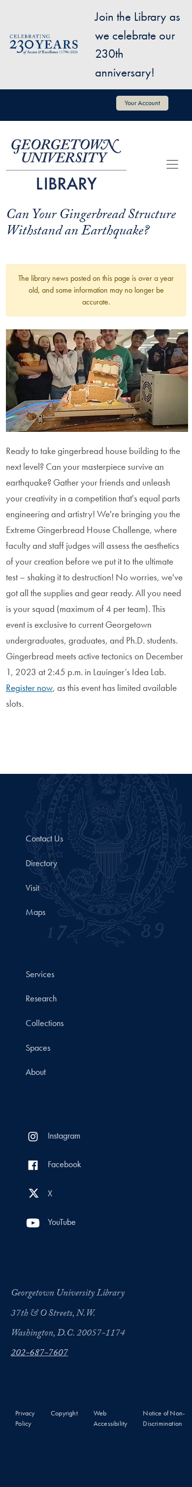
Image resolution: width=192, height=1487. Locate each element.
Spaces (38, 1047)
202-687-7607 (39, 1354)
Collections (45, 1023)
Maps (35, 912)
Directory (41, 863)
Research (41, 998)
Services (40, 974)
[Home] (66, 164)
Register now (29, 688)
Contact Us (44, 838)
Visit (32, 887)
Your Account (142, 102)
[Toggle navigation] (172, 164)
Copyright (64, 1413)
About (36, 1072)
